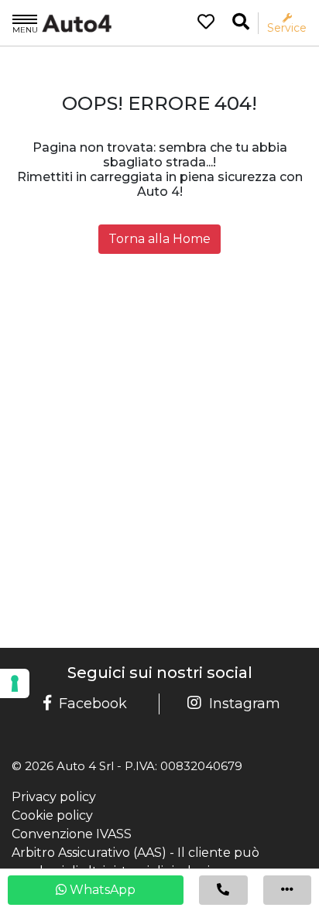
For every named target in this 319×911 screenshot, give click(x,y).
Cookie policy (52, 815)
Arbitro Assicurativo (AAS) (89, 852)
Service (287, 27)
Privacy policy (54, 796)
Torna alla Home (159, 238)
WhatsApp (101, 889)
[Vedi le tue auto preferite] (200, 23)
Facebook (93, 703)
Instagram (244, 703)
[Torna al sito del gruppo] (61, 22)
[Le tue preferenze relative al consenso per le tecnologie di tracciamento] (14, 683)
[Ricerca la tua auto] (240, 22)
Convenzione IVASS (72, 834)
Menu (25, 29)
